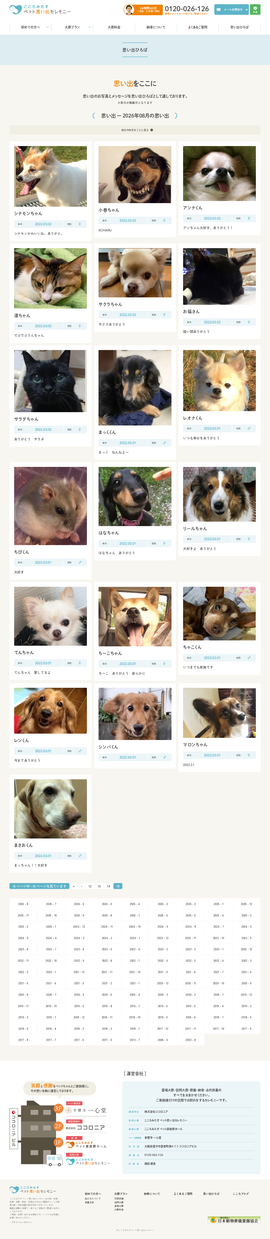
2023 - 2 (191, 949)
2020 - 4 (135, 994)
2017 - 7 (51, 1040)
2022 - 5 (191, 960)
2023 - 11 (190, 938)
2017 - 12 (162, 1028)
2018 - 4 (51, 1028)
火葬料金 (114, 27)
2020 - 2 (191, 994)
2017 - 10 (218, 1028)
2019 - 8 (107, 1006)
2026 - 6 (79, 904)
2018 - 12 (79, 1017)
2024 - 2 (107, 938)
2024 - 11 (107, 926)
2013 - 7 (135, 1040)
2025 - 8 (107, 915)
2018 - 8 (191, 1017)
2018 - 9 (163, 1017)
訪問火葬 (118, 1202)
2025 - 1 (51, 926)
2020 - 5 (107, 994)
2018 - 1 (135, 1028)
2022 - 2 (23, 972)
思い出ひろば (239, 27)
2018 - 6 (246, 1017)
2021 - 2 (107, 983)
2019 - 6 (163, 1006)
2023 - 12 (162, 938)
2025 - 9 (79, 915)
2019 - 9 (79, 1006)
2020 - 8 (23, 994)
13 (99, 886)
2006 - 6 (163, 1040)
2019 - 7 (135, 1006)
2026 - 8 (23, 904)
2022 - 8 (107, 960)
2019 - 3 (246, 1006)
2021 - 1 (135, 983)
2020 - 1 (218, 994)
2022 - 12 (246, 949)
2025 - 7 (135, 915)
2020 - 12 (162, 983)
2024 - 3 (79, 938)
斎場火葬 (118, 1206)
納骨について (156, 27)
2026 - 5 (107, 904)
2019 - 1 (51, 1017)
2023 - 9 (246, 938)
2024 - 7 (218, 926)
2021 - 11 (107, 972)
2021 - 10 (134, 972)
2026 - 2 (191, 904)
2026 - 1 (218, 904)
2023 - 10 (218, 938)
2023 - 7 (51, 949)
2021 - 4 (51, 983)
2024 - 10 (135, 926)
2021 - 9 (163, 972)
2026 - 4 (135, 904)
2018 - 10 (134, 1017)
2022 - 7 (135, 960)
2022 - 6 (163, 960)
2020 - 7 (51, 994)
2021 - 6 (246, 972)
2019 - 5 (191, 1006)
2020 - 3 (163, 994)
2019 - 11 (23, 1006)
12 (90, 886)
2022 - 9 (79, 960)
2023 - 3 (163, 949)
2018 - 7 (218, 1017)
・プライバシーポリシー (20, 1222)
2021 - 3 (79, 983)
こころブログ (241, 1194)
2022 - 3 (246, 960)
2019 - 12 (246, 994)
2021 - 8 (191, 972)
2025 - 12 (246, 904)
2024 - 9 (163, 926)
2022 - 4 (218, 960)
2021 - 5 (23, 983)
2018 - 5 (23, 1028)
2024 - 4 (51, 938)
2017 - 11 (190, 1028)
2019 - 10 (51, 1006)
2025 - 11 (23, 915)
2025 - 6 (163, 915)
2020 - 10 (218, 983)
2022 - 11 (23, 960)
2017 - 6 (79, 1040)
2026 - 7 (51, 904)
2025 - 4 (218, 915)
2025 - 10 (51, 915)
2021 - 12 (79, 972)
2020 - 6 (79, 994)
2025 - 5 (191, 915)
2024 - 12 (79, 926)
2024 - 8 (190, 926)
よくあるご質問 (197, 27)
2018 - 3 (79, 1028)
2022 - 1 (51, 972)
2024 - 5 (23, 938)
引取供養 (118, 1198)
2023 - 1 (218, 949)
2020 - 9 (246, 983)
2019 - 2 (23, 1017)
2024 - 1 (135, 938)
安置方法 (89, 1202)
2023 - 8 (23, 949)
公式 (255, 11)
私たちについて (93, 1198)
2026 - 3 (163, 904)
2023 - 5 (107, 949)
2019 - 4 (218, 1006)
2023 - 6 (79, 949)
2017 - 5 (107, 1040)
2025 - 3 (246, 915)
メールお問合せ (233, 9)
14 (108, 886)
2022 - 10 (51, 960)
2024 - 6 (246, 926)
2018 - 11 (107, 1017)
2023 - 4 (135, 949)
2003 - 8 (191, 1040)
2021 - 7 (218, 972)
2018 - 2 (107, 1028)
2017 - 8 (23, 1040)
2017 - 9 (246, 1028)
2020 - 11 (190, 983)
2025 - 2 (23, 926)
